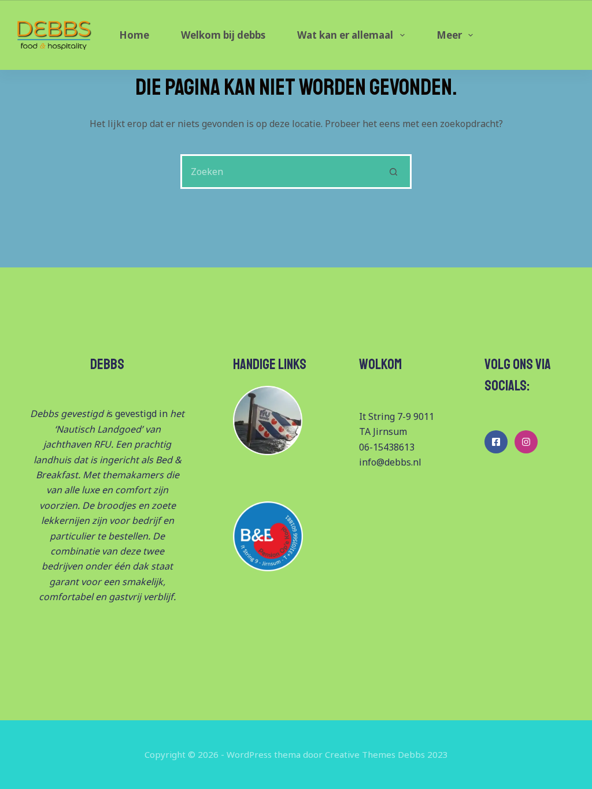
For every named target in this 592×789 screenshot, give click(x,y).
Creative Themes (360, 754)
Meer (449, 35)
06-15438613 (387, 447)
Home (134, 35)
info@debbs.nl (390, 462)
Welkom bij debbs (223, 35)
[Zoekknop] (394, 171)
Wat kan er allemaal (345, 35)
